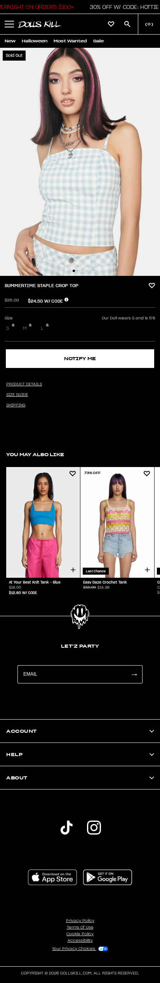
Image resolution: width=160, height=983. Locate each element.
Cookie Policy (80, 934)
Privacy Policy (80, 921)
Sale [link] (98, 41)
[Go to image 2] (78, 271)
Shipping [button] (15, 405)
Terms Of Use (80, 927)
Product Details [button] (24, 384)
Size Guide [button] (17, 395)
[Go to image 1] (74, 271)
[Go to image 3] (82, 271)
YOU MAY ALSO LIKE (35, 454)
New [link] (10, 41)
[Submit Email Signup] (134, 674)
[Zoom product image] (80, 162)
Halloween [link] (34, 41)
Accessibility (80, 941)
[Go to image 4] (86, 271)
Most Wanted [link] (70, 41)
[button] (122, 7)
